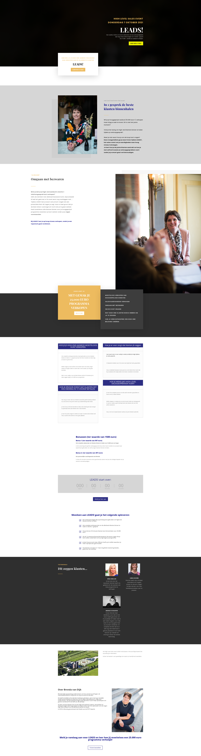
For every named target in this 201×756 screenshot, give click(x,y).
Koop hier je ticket (135, 43)
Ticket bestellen (95, 748)
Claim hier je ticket (78, 69)
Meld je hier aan (100, 499)
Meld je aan (79, 313)
